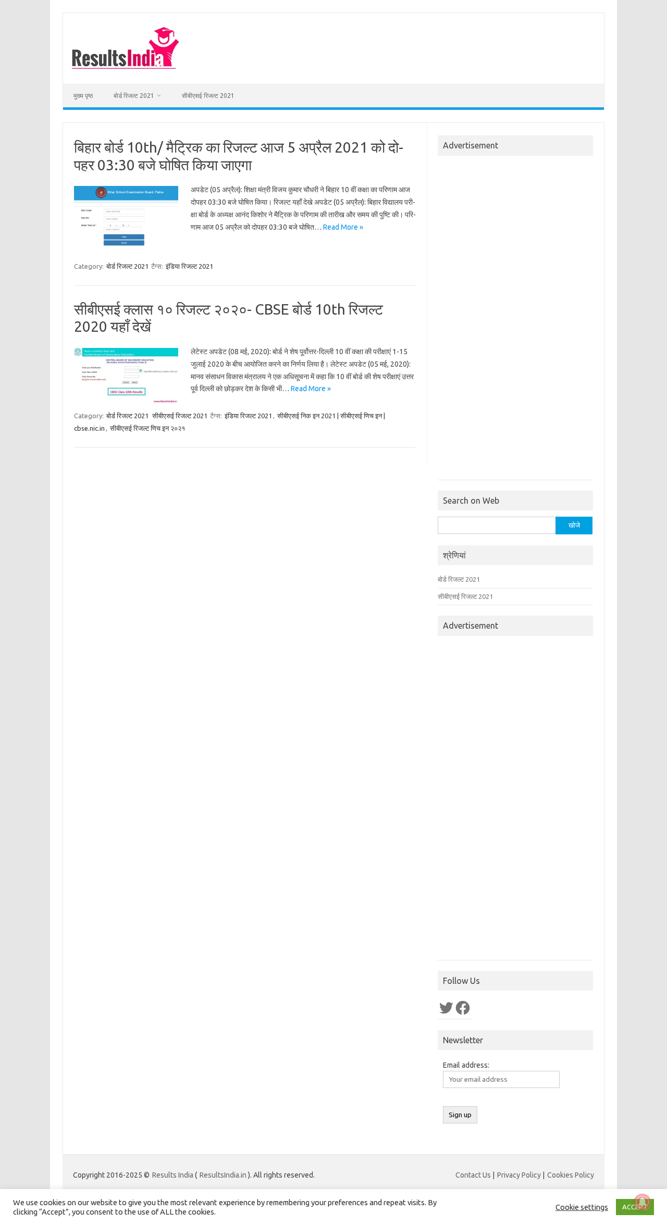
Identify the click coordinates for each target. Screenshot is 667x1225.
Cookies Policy (570, 1175)
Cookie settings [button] (581, 1207)
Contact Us (473, 1175)
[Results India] (125, 66)
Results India (172, 1175)
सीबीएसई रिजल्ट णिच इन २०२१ (147, 428)
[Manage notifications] (642, 1202)
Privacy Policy (519, 1175)
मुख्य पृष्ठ (83, 95)
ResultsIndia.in (223, 1175)
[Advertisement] (515, 321)
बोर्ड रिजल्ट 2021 (134, 95)
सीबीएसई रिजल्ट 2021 (208, 95)
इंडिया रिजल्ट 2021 (189, 266)
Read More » (343, 227)
